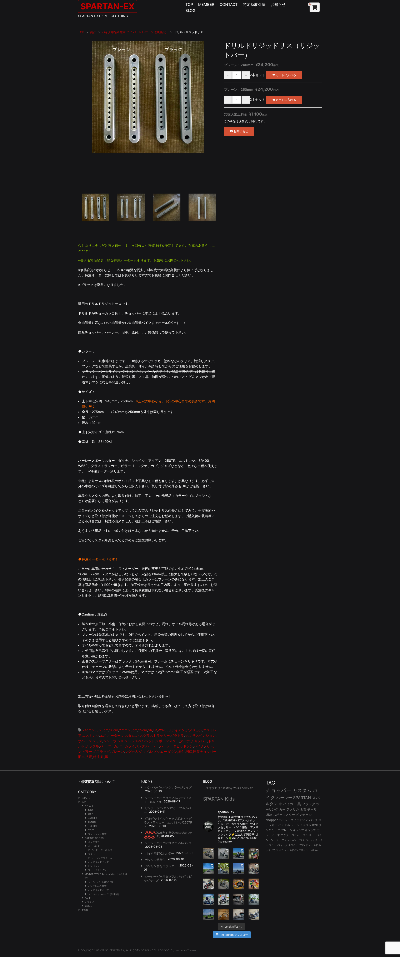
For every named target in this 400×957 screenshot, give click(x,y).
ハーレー (152, 746)
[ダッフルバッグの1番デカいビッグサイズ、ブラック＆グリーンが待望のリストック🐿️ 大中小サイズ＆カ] (223, 884)
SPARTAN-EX (107, 6)
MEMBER (206, 4)
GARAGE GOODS (94, 838)
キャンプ (298, 830)
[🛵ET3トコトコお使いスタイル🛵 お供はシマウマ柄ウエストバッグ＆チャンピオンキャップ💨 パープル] (208, 914)
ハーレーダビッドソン (176, 746)
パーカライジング (131, 746)
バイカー (289, 804)
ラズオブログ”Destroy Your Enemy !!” (228, 788)
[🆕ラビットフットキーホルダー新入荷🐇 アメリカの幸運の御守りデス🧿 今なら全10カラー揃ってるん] (254, 884)
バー (103, 746)
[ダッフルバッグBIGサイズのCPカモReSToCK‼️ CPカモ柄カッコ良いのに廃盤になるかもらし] (238, 914)
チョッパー (199, 741)
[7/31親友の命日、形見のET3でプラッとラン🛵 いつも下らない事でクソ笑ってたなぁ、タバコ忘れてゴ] (223, 868)
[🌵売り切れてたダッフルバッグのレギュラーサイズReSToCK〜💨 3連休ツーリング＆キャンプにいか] (254, 899)
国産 (189, 751)
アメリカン (194, 730)
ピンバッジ (94, 866)
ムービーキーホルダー (102, 850)
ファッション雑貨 (97, 834)
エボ (103, 735)
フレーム (286, 830)
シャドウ (109, 741)
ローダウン (169, 751)
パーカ (112, 746)
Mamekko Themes (186, 950)
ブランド (303, 845)
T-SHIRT (92, 826)
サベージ (84, 741)
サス (188, 735)
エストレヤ (90, 735)
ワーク (276, 830)
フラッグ (103, 751)
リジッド (142, 751)
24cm (86, 730)
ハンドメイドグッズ (98, 862)
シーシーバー (273, 840)
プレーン (117, 751)
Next (224, 116)
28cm (132, 730)
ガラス (274, 850)
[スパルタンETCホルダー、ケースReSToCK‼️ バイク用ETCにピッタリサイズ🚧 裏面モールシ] (254, 868)
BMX (315, 825)
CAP (90, 814)
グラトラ (177, 735)
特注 (96, 757)
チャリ (312, 809)
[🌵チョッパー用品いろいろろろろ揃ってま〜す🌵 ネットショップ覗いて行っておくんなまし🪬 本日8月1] (238, 853)
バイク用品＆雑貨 (97, 886)
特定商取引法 (254, 4)
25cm (103, 730)
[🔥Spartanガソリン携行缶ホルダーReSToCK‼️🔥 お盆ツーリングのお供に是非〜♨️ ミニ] (208, 884)
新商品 (88, 906)
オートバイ (315, 835)
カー (282, 809)
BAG (90, 810)
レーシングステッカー (102, 858)
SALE (88, 898)
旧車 (81, 757)
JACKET (92, 818)
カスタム (128, 735)
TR (155, 730)
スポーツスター (167, 741)
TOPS (91, 830)
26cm (113, 730)
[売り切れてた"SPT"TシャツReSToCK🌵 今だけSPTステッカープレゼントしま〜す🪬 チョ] (223, 899)
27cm (123, 730)
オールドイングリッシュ (297, 850)
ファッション (289, 840)
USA (269, 815)
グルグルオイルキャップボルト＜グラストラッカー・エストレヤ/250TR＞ (168, 822)
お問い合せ (240, 131)
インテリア (94, 842)
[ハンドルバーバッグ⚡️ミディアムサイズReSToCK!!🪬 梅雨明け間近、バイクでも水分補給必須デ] (238, 899)
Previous (72, 116)
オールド (313, 845)
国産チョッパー (204, 751)
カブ (139, 735)
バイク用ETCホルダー (159, 853)
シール (295, 825)
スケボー (297, 835)
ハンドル (284, 825)
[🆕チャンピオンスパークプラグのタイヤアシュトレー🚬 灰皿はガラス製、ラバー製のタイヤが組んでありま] (238, 884)
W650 (166, 730)
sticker (314, 850)
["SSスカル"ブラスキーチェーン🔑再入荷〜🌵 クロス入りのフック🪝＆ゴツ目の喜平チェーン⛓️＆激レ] (223, 914)
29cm (142, 730)
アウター (286, 835)
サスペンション (204, 735)
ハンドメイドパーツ (98, 890)
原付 (181, 751)
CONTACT (229, 4)
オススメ (89, 902)
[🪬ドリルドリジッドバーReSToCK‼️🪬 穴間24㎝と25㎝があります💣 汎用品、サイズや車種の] (254, 914)
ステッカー (94, 854)
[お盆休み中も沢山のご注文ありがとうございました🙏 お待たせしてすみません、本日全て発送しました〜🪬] (223, 853)
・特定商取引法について (96, 781)
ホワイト (293, 845)
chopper (272, 820)
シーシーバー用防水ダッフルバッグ (168, 843)
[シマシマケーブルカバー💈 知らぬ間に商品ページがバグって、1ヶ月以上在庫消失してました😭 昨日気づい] (254, 853)
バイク (199, 746)
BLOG (190, 10)
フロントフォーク (278, 845)
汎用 (89, 757)
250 (95, 730)
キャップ (310, 830)
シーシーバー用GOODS (100, 882)
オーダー (114, 735)
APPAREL (90, 806)
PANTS (92, 822)
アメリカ (292, 809)
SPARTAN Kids (219, 799)
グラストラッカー (156, 735)
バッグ (313, 820)
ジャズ (97, 741)
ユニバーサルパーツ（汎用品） (104, 894)
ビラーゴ (89, 751)
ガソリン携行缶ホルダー (161, 866)
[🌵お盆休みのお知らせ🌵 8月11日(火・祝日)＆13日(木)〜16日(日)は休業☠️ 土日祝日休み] (238, 868)
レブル (155, 751)
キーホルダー (95, 846)
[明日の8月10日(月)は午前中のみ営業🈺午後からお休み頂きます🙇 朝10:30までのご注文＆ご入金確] (208, 868)
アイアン (178, 730)
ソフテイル (303, 840)
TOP (189, 4)
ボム (281, 850)
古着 (303, 809)
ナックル (92, 746)
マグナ (130, 751)
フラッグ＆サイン (97, 870)
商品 (83, 802)
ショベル (124, 741)
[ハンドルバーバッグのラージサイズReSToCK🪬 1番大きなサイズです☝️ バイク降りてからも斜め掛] (208, 853)
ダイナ (185, 741)
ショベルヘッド (143, 741)
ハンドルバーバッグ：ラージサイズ (168, 787)
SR (150, 730)
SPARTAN (302, 797)
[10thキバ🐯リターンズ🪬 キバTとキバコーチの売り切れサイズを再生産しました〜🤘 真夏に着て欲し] (208, 899)
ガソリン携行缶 (155, 859)
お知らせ (278, 4)
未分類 (84, 910)
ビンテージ (304, 815)
